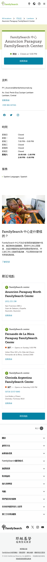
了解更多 (6, 262)
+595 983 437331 (9, 105)
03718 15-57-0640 (12, 392)
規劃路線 (24, 61)
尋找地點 (24, 416)
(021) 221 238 (10, 301)
